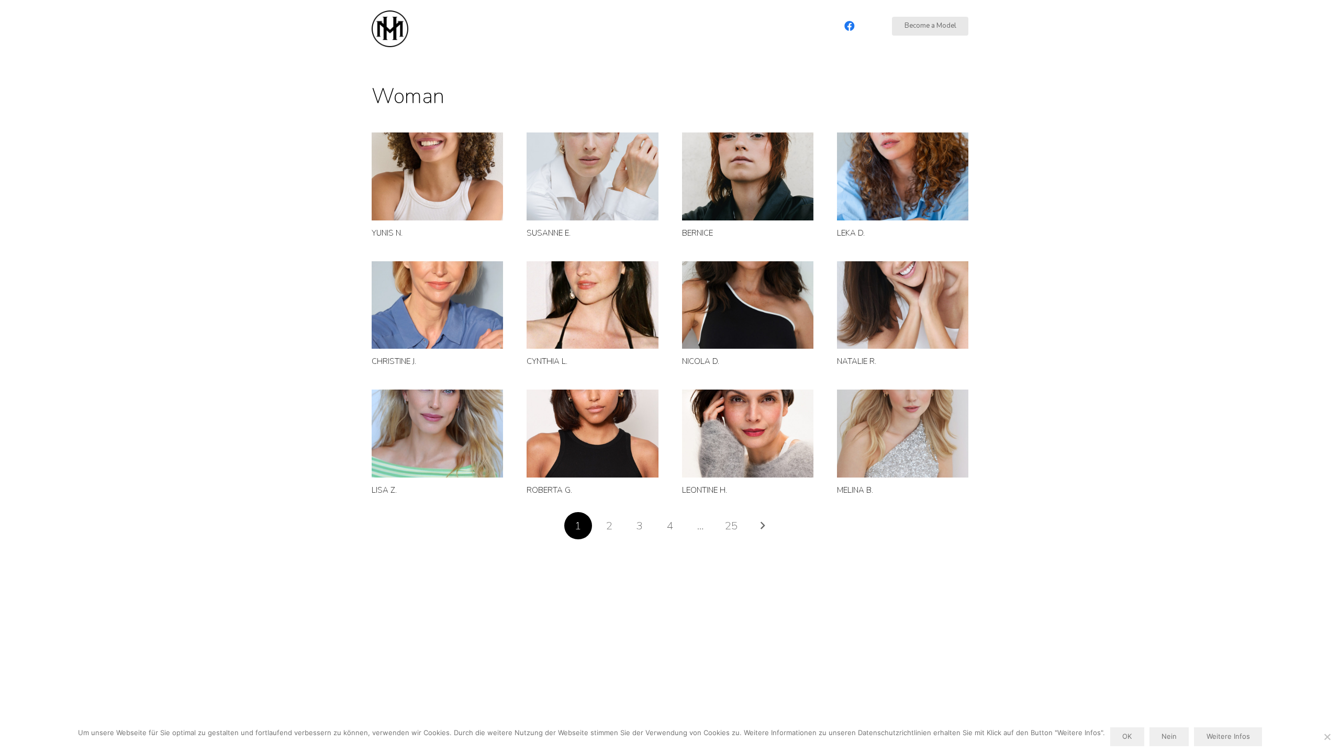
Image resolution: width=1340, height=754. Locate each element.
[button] (818, 26)
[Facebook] (849, 26)
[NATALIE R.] (902, 305)
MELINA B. (855, 490)
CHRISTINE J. (394, 361)
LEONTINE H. (704, 490)
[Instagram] (870, 26)
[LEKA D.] (902, 176)
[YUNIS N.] (437, 176)
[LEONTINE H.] (747, 434)
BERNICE (697, 233)
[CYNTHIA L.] (592, 305)
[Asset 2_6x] (390, 28)
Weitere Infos (1228, 736)
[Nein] (1327, 736)
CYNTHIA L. (547, 361)
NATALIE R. (856, 361)
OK (1127, 736)
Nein (1169, 736)
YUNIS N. (387, 233)
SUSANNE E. (549, 233)
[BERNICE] (747, 176)
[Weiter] (762, 526)
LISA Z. (384, 490)
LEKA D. (851, 233)
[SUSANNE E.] (592, 176)
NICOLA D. (700, 361)
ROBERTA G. (549, 490)
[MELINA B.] (902, 434)
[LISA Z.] (437, 434)
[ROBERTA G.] (592, 434)
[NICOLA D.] (747, 305)
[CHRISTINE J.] (437, 305)
